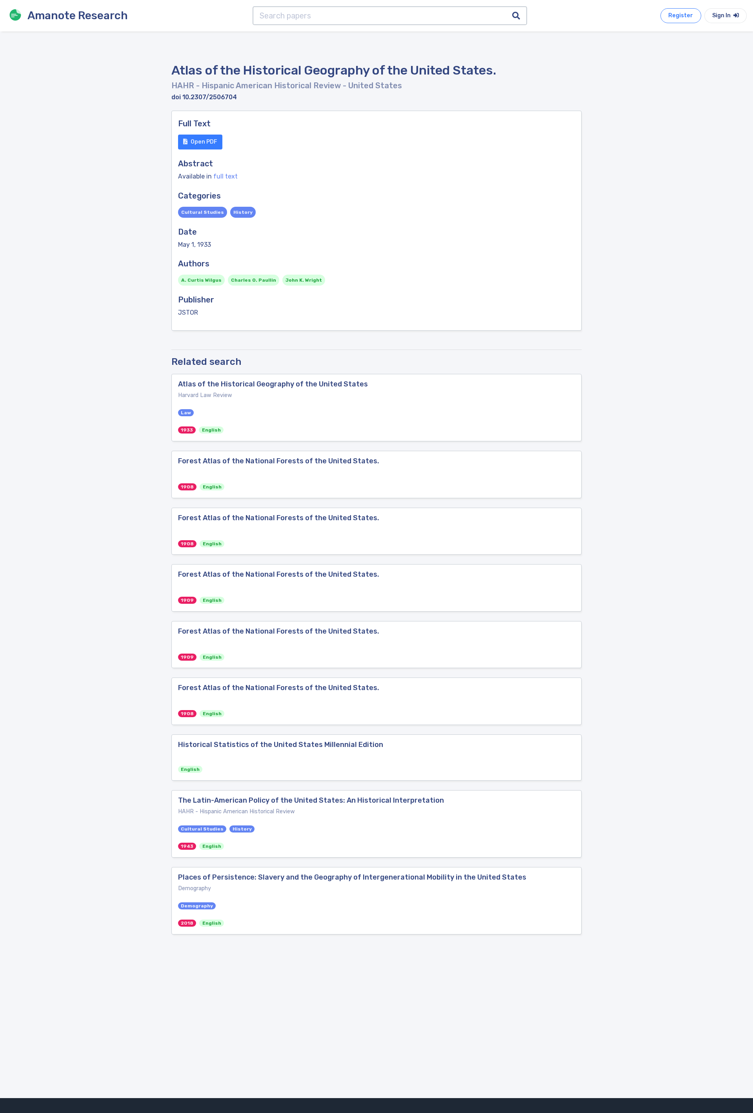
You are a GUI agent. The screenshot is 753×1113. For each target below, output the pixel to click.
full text (225, 176)
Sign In (722, 15)
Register (680, 15)
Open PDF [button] (204, 141)
